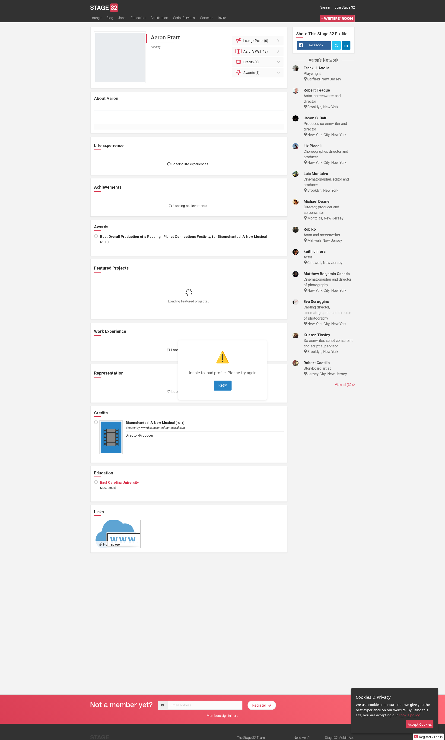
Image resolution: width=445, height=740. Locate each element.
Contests (206, 18)
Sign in (325, 7)
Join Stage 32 (345, 7)
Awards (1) (251, 73)
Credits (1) (251, 62)
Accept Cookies (420, 724)
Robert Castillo (317, 363)
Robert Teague (317, 90)
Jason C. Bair (315, 118)
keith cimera (315, 251)
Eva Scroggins (316, 301)
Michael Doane (317, 201)
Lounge (95, 18)
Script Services (184, 18)
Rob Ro (310, 229)
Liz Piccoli (312, 146)
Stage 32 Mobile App (340, 738)
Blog (109, 18)
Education (138, 18)
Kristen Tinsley (317, 335)
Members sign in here (222, 716)
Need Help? (302, 738)
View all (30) (344, 385)
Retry (222, 385)
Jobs (122, 18)
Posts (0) (255, 41)
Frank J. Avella (316, 68)
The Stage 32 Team (251, 738)
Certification (159, 18)
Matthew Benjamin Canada (327, 274)
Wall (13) (255, 51)
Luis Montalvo (316, 174)
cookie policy (409, 715)
